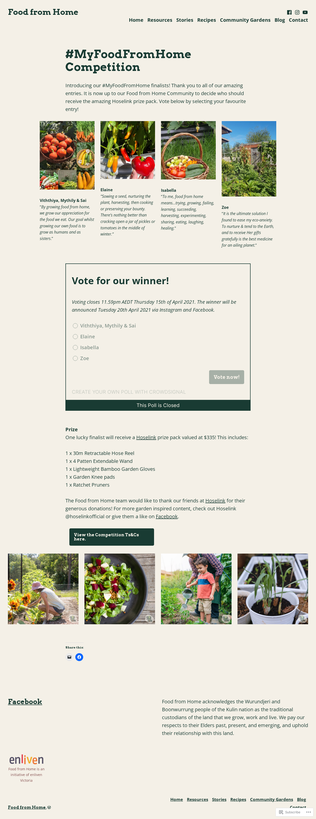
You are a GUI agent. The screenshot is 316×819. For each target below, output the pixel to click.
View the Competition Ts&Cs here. (106, 536)
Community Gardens (245, 20)
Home (136, 20)
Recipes (206, 20)
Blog (280, 20)
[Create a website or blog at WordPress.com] (49, 807)
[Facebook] (289, 12)
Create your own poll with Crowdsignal (129, 392)
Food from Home (43, 12)
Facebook (167, 516)
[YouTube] (304, 12)
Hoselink (146, 437)
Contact (298, 20)
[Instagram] (297, 12)
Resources (159, 20)
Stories (184, 20)
